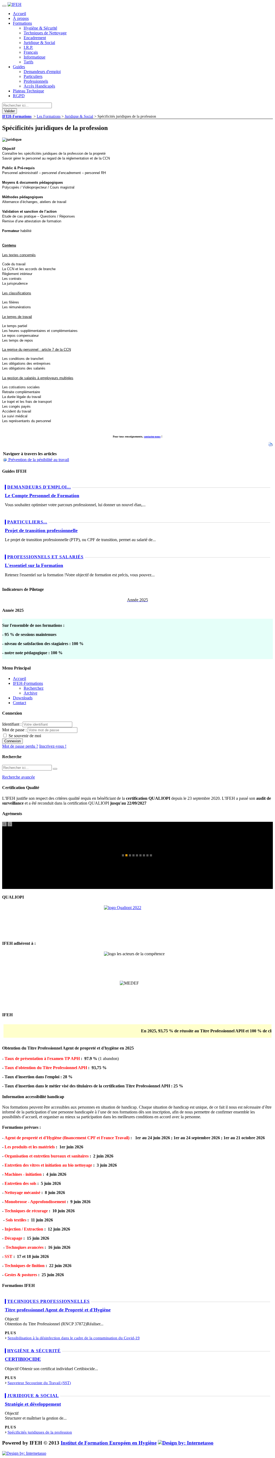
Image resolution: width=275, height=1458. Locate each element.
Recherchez (34, 688)
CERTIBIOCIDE (23, 1359)
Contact (19, 702)
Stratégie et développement (33, 1404)
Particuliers (33, 76)
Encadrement (35, 37)
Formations (22, 23)
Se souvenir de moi (24, 735)
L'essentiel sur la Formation (34, 565)
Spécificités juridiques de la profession (40, 1432)
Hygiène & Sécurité (40, 28)
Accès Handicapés (39, 86)
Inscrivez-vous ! (52, 746)
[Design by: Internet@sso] (186, 1443)
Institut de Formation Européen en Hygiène (109, 1443)
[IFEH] (14, 4)
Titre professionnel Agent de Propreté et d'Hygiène (58, 1309)
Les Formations (48, 116)
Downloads (22, 698)
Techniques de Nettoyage (45, 33)
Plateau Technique (28, 91)
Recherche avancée (18, 777)
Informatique (34, 57)
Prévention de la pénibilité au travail (38, 459)
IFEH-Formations (16, 116)
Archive (30, 693)
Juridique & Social (39, 42)
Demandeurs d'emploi (42, 71)
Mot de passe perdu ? (20, 746)
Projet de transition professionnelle (41, 530)
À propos (21, 18)
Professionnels (36, 81)
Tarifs (28, 62)
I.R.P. (28, 47)
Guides (19, 66)
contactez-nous (152, 436)
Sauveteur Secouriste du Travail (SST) (39, 1383)
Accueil (19, 13)
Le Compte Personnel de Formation (42, 495)
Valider (9, 111)
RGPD (19, 95)
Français (31, 52)
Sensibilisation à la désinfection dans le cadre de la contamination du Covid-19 (74, 1338)
